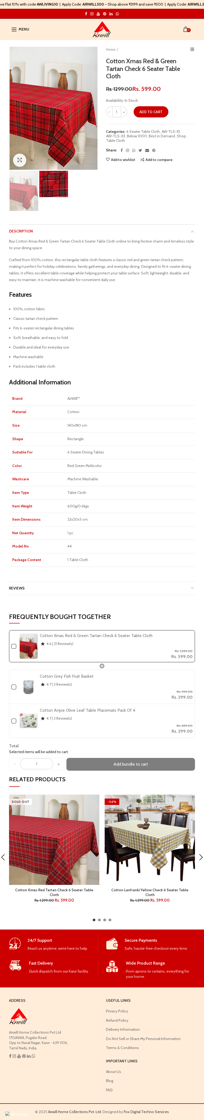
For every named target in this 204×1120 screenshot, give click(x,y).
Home (111, 49)
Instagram (86, 13)
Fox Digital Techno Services (146, 1111)
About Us (113, 1071)
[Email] (147, 150)
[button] (14, 764)
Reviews (17, 588)
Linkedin (111, 13)
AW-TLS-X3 (115, 136)
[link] (29, 646)
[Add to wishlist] (92, 802)
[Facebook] (121, 150)
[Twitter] (140, 150)
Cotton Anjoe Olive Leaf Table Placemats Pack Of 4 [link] (87, 710)
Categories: (115, 131)
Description (21, 231)
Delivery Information (123, 1029)
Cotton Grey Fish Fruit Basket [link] (67, 676)
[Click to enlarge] (19, 160)
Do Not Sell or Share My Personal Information (143, 1038)
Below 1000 (137, 136)
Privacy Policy (117, 1011)
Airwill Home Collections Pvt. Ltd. (75, 1111)
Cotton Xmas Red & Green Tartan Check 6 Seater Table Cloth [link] (96, 635)
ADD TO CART (151, 112)
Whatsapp (117, 13)
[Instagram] (127, 150)
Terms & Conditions (122, 1047)
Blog (109, 1080)
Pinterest (104, 13)
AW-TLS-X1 (171, 131)
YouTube (98, 13)
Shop (181, 136)
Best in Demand (162, 136)
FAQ (109, 1090)
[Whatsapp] (134, 150)
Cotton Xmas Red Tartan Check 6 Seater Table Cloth (54, 892)
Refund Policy (117, 1020)
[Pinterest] (154, 150)
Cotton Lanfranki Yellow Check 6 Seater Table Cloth (149, 892)
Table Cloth (115, 140)
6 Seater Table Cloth (143, 131)
